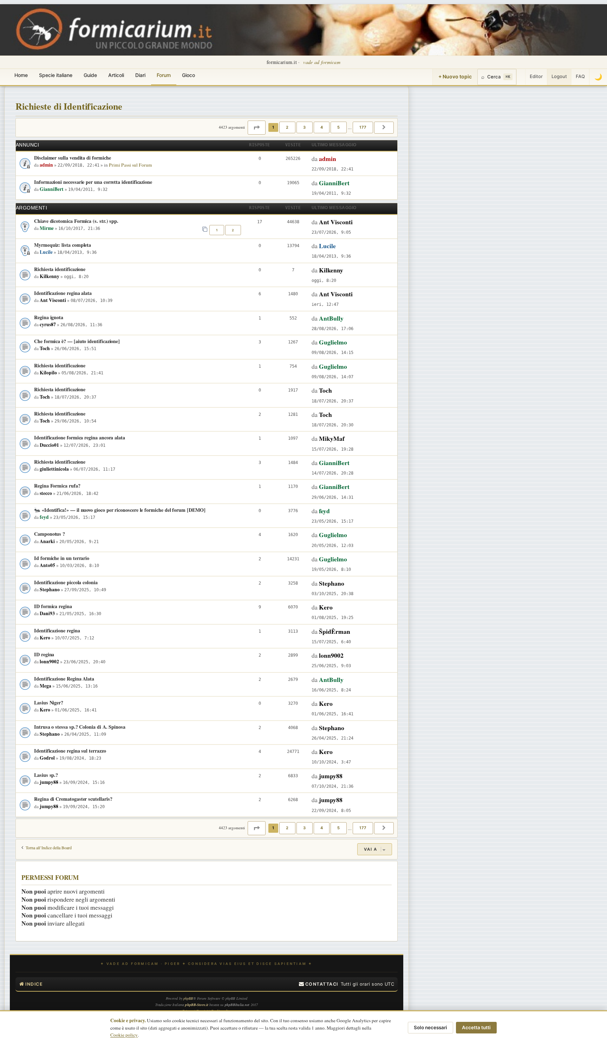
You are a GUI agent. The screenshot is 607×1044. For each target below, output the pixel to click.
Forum (164, 75)
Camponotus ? (49, 533)
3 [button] (304, 127)
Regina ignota (48, 317)
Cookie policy (124, 1035)
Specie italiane (55, 75)
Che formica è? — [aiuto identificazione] (77, 341)
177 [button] (362, 127)
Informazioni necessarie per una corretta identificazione (93, 182)
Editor (536, 76)
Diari (140, 75)
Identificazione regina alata (63, 293)
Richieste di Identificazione (68, 106)
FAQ (580, 76)
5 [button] (338, 127)
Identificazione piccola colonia (66, 582)
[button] (257, 128)
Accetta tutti (476, 1027)
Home (21, 75)
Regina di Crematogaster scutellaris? (73, 799)
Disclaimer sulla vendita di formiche (72, 157)
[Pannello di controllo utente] (521, 77)
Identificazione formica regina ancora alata (79, 437)
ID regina (44, 654)
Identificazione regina (57, 630)
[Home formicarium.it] (303, 30)
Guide (90, 75)
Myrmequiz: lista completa (62, 245)
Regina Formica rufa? (57, 485)
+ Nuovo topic (455, 76)
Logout (559, 76)
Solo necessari (430, 1027)
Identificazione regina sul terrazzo (70, 750)
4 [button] (321, 127)
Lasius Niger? (48, 702)
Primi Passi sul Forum (130, 165)
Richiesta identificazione (59, 269)
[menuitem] (318, 984)
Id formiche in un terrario (61, 558)
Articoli (116, 75)
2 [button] (287, 127)
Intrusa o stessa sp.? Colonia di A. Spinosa (79, 726)
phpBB (188, 998)
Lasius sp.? (46, 775)
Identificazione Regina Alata (64, 678)
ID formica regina (53, 606)
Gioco (188, 75)
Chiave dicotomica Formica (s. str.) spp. (76, 221)
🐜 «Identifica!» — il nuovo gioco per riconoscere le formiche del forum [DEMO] (119, 510)
